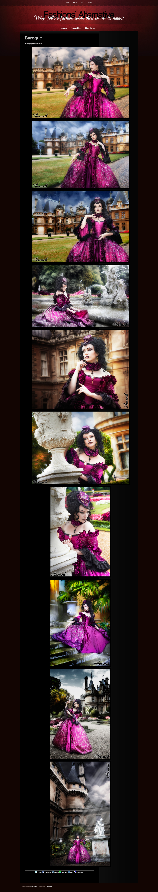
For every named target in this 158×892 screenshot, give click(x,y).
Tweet (40, 872)
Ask (81, 3)
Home (67, 3)
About (75, 3)
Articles (64, 28)
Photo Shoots (90, 28)
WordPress (33, 887)
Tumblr (56, 872)
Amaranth (49, 887)
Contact (89, 3)
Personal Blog (76, 28)
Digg (71, 872)
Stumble (64, 872)
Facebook (48, 872)
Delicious (80, 872)
